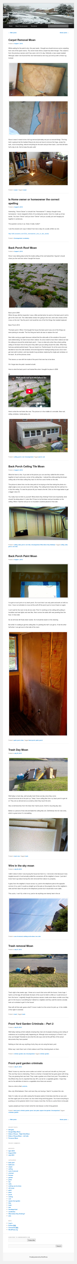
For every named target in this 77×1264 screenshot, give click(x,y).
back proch (32, 740)
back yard (17, 1110)
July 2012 (11, 1155)
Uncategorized (18, 238)
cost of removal (18, 936)
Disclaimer (34, 26)
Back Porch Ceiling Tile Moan (26, 466)
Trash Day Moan (18, 750)
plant (37, 1110)
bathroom (11, 1165)
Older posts (12, 33)
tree (18, 856)
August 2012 (12, 1153)
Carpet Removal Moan (21, 40)
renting (10, 1197)
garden (21, 1054)
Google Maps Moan (14, 1132)
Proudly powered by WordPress (38, 1257)
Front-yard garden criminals (25, 1063)
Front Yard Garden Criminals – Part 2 (30, 1023)
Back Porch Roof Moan (22, 248)
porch (19, 457)
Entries (12, 1225)
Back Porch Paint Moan (22, 556)
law (25, 1054)
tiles (29, 545)
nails (19, 545)
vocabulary (26, 238)
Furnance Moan (13, 1138)
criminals (11, 1112)
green (31, 1110)
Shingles (11, 1130)
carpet (16, 190)
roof (23, 457)
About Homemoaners (21, 26)
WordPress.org (13, 1230)
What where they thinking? (47, 545)
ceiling (16, 457)
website (24, 1086)
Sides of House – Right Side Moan (19, 1134)
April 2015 (11, 1151)
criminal (16, 1054)
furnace (10, 1175)
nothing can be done (29, 936)
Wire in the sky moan (21, 865)
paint (15, 740)
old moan (11, 1188)
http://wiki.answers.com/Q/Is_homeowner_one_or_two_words (28, 233)
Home (10, 26)
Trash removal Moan (20, 946)
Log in (10, 1223)
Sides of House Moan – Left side (18, 1136)
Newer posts (64, 33)
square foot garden (45, 1110)
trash (15, 856)
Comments (13, 1227)
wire (39, 936)
